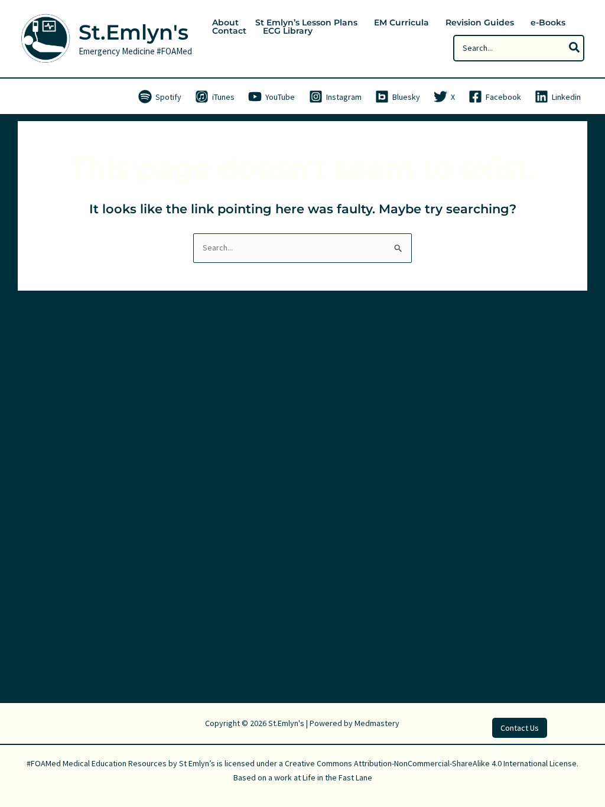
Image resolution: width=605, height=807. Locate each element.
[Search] (575, 48)
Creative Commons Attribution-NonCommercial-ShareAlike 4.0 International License (431, 763)
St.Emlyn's (133, 32)
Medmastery (376, 723)
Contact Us (519, 728)
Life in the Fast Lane (337, 777)
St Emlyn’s (197, 763)
